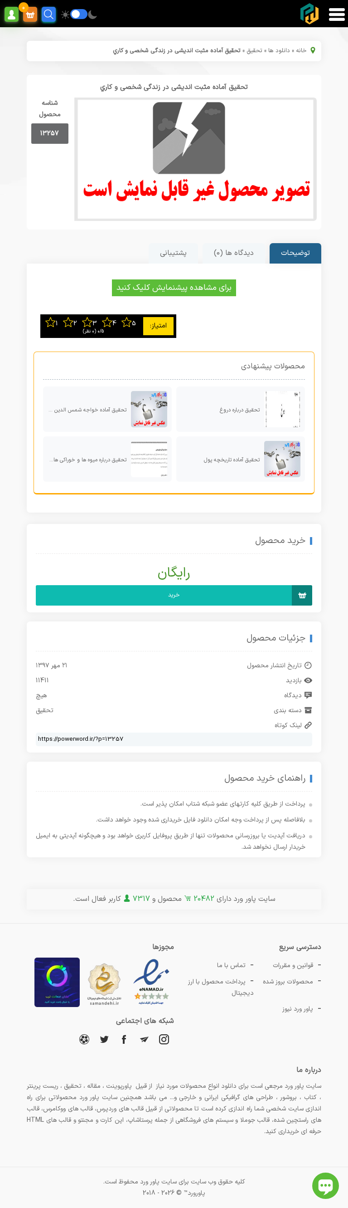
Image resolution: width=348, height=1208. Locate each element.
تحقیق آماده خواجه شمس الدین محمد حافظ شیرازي (84, 410)
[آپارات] (84, 1039)
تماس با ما (231, 965)
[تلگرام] (144, 1039)
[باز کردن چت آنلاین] (325, 1186)
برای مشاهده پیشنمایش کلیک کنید (174, 288)
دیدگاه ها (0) (234, 253)
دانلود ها (279, 50)
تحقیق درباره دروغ (240, 410)
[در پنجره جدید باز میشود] (151, 1005)
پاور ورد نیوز (297, 1009)
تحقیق (254, 50)
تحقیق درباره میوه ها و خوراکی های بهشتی (84, 460)
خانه (301, 50)
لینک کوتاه (288, 725)
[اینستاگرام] (164, 1039)
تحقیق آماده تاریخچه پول (232, 460)
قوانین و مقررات (293, 965)
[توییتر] (104, 1039)
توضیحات (295, 253)
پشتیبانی (173, 253)
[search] (49, 14)
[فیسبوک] (124, 1039)
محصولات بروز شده (288, 982)
